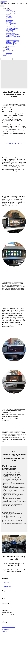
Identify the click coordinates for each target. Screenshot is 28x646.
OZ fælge (8, 9)
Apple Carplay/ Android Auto (12, 28)
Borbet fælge (8, 16)
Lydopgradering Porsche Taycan (12, 41)
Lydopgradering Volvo (10, 46)
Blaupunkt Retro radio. (10, 29)
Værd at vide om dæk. (10, 24)
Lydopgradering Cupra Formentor (13, 36)
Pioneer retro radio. (10, 30)
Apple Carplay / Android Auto (8, 627)
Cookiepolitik (8, 54)
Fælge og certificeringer (10, 25)
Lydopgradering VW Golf (11, 43)
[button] (1, 644)
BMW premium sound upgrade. (12, 34)
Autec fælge (8, 15)
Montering (8, 49)
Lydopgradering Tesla (10, 42)
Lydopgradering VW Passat (11, 44)
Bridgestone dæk (9, 20)
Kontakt (4, 55)
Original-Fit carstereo (10, 35)
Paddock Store (9, 10)
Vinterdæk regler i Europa (11, 23)
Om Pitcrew (4, 631)
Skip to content (4, 1)
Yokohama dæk (9, 21)
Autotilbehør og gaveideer (8, 50)
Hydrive (7, 48)
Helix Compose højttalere (11, 31)
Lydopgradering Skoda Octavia (12, 40)
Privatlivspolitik (9, 53)
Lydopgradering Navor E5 (11, 38)
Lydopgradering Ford (10, 37)
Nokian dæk (8, 22)
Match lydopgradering (10, 33)
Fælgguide (8, 14)
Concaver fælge (9, 17)
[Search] (1, 57)
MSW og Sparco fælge (10, 13)
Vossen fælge (8, 18)
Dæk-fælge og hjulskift (10, 11)
